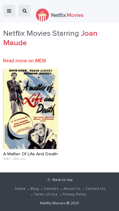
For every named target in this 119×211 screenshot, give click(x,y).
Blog (34, 189)
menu (9, 11)
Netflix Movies (53, 203)
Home (20, 189)
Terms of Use (46, 194)
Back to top (62, 180)
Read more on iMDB (24, 60)
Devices (51, 189)
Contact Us (95, 189)
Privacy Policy (74, 194)
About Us (72, 189)
